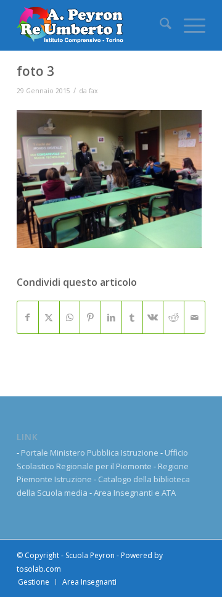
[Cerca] (159, 25)
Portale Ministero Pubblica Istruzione (89, 452)
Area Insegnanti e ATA (135, 492)
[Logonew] (92, 25)
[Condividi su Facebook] (27, 317)
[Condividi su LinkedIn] (111, 317)
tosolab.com (39, 569)
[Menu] (188, 25)
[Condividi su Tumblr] (132, 317)
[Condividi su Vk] (153, 317)
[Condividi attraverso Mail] (194, 317)
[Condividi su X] (49, 317)
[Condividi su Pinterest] (90, 317)
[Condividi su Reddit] (173, 317)
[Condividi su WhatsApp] (70, 317)
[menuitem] (159, 25)
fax (93, 90)
